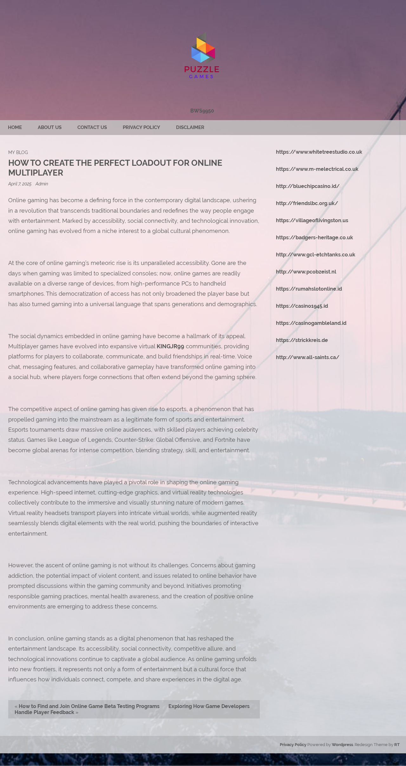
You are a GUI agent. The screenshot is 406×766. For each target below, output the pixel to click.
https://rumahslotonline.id (309, 289)
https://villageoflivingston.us (312, 220)
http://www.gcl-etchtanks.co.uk (315, 255)
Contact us (92, 127)
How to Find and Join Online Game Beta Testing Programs (89, 706)
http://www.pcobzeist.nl (306, 272)
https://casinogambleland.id (311, 323)
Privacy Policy (141, 127)
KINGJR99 (170, 346)
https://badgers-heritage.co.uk (314, 238)
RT (397, 744)
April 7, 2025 (20, 183)
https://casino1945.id (302, 306)
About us (50, 127)
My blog (18, 152)
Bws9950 (202, 111)
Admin (42, 183)
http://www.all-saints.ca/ (307, 357)
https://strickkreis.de (302, 340)
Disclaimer (190, 127)
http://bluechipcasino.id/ (308, 186)
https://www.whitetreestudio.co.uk (319, 152)
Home (15, 127)
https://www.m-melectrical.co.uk (317, 169)
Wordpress (342, 744)
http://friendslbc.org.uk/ (307, 203)
